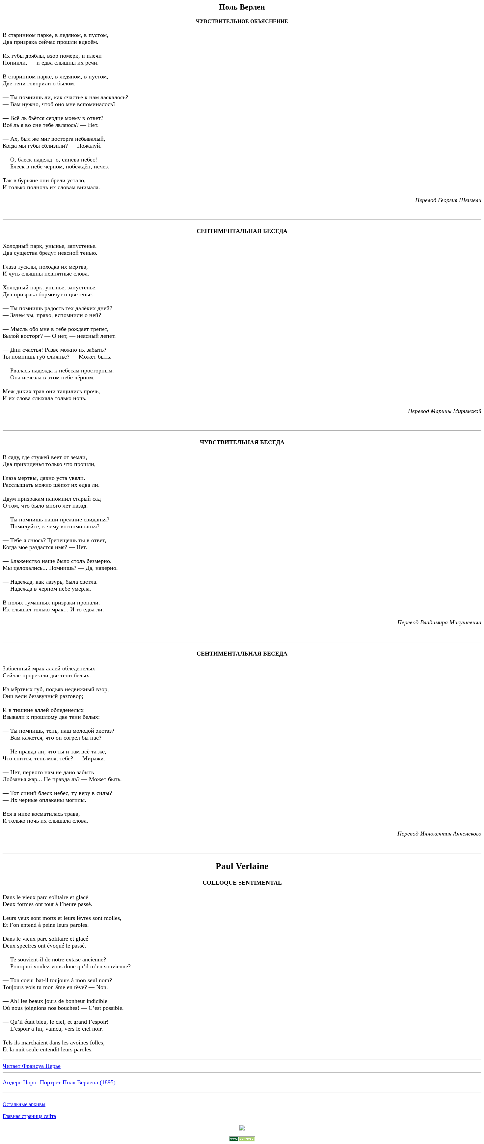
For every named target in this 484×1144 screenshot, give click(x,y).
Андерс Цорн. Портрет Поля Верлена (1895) (59, 1082)
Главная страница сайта (29, 1116)
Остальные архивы (24, 1104)
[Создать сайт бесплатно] (242, 1139)
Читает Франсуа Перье (32, 1066)
